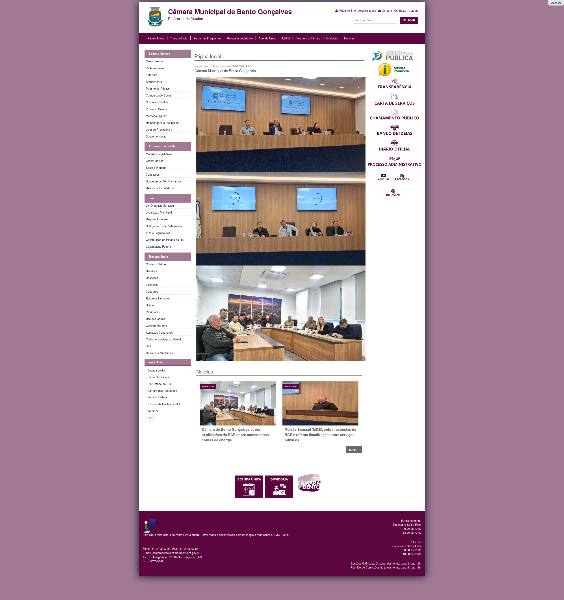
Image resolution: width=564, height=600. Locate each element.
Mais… (353, 449)
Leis (151, 198)
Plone (284, 535)
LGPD (286, 38)
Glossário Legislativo (240, 38)
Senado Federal (157, 397)
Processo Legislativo (163, 146)
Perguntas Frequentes (207, 38)
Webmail (152, 411)
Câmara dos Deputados (162, 390)
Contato (387, 10)
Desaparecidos (156, 370)
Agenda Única (267, 38)
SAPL (151, 418)
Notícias (349, 38)
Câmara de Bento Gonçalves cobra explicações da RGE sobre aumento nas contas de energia (235, 434)
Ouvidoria (332, 38)
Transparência (178, 38)
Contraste (400, 10)
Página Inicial (155, 38)
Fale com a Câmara (307, 38)
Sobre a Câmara (159, 54)
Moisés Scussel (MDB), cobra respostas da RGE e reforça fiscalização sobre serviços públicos (320, 434)
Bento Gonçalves (158, 377)
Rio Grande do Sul (159, 384)
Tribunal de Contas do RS (163, 404)
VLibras (413, 10)
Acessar (556, 3)
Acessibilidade (367, 10)
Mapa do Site (347, 10)
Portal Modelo (209, 535)
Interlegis (248, 535)
